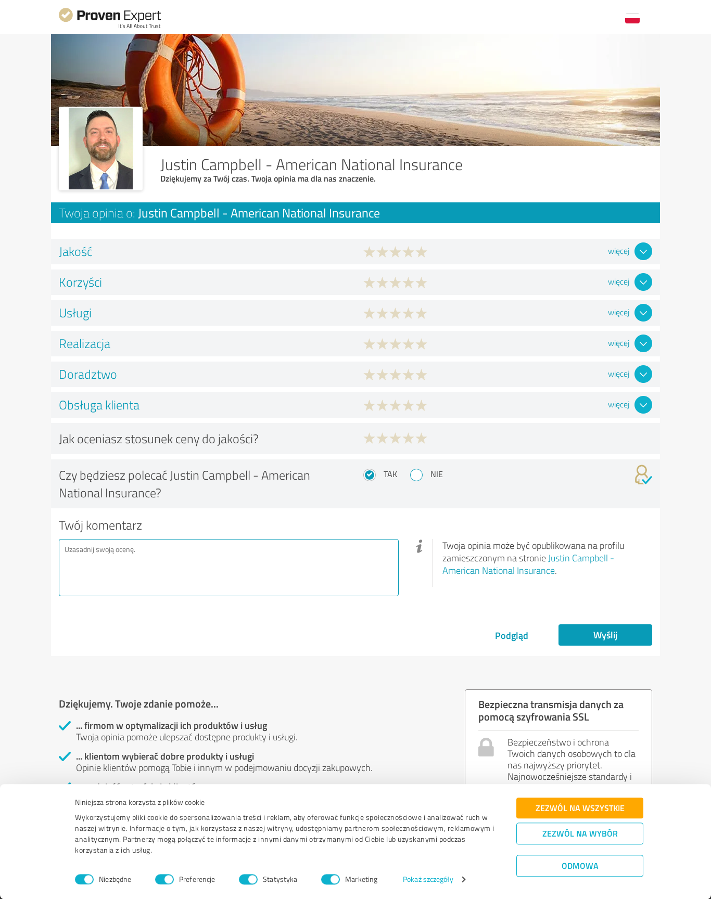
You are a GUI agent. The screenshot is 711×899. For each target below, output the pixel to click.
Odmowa (580, 865)
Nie (436, 474)
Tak (390, 474)
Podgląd (511, 635)
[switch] (164, 879)
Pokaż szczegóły (428, 879)
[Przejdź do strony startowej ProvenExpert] (110, 27)
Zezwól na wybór (580, 833)
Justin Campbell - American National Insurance (528, 563)
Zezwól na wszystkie (580, 808)
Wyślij (605, 634)
